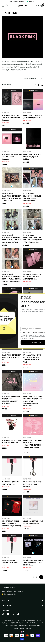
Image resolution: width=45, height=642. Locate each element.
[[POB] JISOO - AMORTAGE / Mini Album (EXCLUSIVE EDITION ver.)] (33, 544)
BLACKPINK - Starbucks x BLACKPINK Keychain (11, 441)
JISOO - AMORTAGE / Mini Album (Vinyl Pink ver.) (33, 522)
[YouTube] (8, 614)
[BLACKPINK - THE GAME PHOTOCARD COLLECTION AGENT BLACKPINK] (12, 380)
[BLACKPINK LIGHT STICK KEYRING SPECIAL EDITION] (33, 466)
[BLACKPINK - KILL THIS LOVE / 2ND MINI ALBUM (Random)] (12, 99)
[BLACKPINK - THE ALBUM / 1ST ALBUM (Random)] (33, 99)
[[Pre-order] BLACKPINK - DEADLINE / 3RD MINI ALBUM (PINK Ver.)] (33, 258)
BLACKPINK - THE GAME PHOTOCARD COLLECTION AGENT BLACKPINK (11, 400)
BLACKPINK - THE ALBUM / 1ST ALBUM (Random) (32, 116)
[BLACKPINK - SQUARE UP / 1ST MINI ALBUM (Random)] (12, 138)
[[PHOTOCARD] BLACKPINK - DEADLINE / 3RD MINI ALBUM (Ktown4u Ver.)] (33, 177)
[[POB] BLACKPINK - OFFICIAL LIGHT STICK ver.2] (12, 544)
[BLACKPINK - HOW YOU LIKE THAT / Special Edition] (33, 138)
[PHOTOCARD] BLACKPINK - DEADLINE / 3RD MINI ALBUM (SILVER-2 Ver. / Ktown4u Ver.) (11, 238)
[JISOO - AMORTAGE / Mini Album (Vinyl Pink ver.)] (33, 505)
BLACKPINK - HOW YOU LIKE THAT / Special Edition (32, 157)
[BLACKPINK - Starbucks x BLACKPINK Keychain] (12, 424)
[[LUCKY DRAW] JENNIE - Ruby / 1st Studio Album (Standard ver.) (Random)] (12, 505)
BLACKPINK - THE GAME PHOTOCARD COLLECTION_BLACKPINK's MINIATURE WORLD (33, 443)
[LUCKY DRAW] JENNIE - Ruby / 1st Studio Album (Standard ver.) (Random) (11, 523)
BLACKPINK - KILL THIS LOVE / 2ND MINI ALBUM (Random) (11, 117)
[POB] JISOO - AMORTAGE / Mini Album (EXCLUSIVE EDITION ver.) (33, 562)
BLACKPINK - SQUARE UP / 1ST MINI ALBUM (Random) (12, 157)
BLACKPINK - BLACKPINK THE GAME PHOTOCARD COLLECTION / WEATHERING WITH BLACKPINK (32, 401)
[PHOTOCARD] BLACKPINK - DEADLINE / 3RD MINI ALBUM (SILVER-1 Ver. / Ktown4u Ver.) (33, 238)
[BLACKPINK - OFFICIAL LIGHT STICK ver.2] (12, 466)
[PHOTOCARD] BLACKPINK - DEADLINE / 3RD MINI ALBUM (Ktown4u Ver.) (32, 197)
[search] (7, 5)
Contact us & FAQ (10, 594)
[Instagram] (3, 614)
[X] (13, 614)
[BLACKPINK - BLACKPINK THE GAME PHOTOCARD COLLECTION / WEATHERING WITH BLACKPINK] (33, 380)
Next (41, 577)
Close (22, 600)
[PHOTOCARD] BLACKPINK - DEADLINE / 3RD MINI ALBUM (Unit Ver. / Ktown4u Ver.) (12, 197)
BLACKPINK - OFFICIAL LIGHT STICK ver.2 (10, 483)
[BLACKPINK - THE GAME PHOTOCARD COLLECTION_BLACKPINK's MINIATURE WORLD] (33, 424)
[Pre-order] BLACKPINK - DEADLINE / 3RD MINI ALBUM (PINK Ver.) (32, 276)
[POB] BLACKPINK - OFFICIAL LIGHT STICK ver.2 (10, 562)
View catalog (3, 6)
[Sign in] (37, 5)
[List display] (42, 85)
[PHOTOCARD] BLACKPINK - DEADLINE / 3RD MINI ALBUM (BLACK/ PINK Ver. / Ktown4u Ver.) (11, 277)
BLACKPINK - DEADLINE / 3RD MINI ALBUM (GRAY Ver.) (11, 357)
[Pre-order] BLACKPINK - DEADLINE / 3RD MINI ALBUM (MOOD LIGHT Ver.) (32, 358)
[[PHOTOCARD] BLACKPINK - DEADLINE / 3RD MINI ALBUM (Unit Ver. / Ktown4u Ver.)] (12, 177)
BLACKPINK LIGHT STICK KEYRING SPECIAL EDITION (32, 484)
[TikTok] (18, 614)
